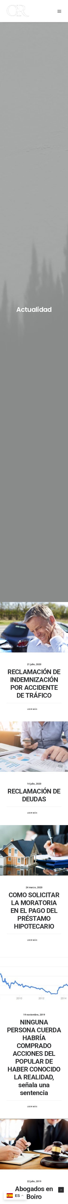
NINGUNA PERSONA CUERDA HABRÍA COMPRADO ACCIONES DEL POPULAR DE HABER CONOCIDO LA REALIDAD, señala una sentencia (34, 1057)
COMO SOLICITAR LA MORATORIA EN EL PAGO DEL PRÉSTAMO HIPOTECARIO (34, 910)
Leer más (32, 709)
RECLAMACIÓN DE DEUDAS (34, 795)
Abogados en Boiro (34, 1193)
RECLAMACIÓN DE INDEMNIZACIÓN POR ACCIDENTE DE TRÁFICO (34, 683)
